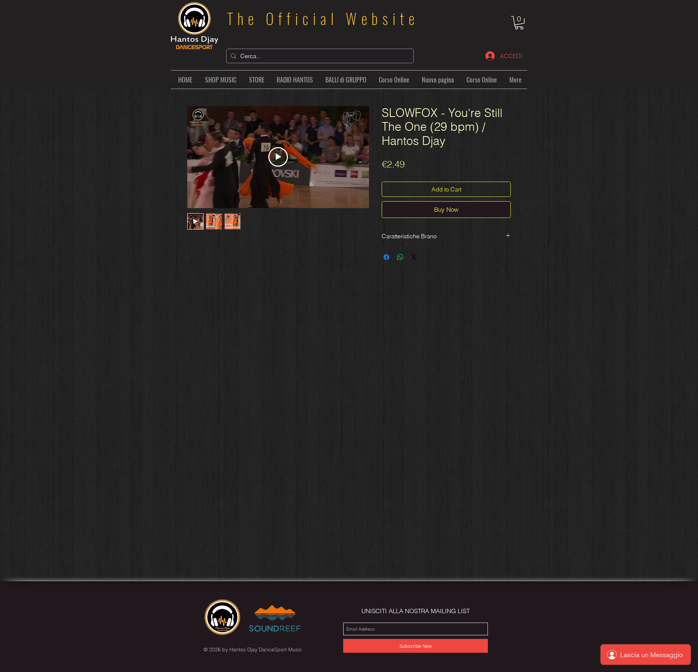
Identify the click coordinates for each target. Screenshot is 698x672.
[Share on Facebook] (386, 257)
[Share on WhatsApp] (400, 257)
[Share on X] (414, 257)
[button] (519, 22)
